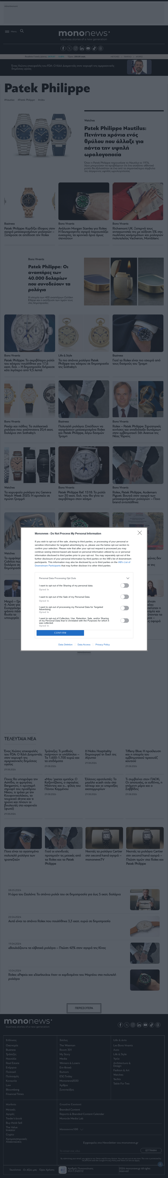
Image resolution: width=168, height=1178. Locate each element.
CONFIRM (60, 633)
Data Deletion (65, 644)
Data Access (84, 644)
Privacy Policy (102, 644)
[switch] (124, 585)
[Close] (141, 534)
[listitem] (84, 578)
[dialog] (84, 589)
